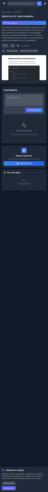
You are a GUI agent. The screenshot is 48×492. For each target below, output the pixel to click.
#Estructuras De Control (28, 51)
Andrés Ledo (6, 12)
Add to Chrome (26, 163)
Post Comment (34, 110)
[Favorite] (12, 45)
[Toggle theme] (45, 3)
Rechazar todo (9, 483)
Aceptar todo (8, 488)
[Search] (39, 3)
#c (3, 51)
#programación (12, 51)
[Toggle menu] (4, 3)
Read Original (11, 23)
